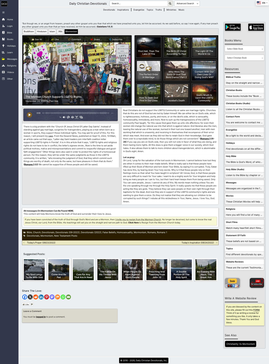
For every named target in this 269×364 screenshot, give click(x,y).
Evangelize (139, 9)
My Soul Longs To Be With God (34, 276)
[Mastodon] (52, 297)
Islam (52, 31)
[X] (30, 297)
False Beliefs (109, 232)
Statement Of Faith (236, 235)
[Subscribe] (257, 283)
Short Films (231, 222)
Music (181, 9)
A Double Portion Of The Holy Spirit (181, 274)
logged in (41, 316)
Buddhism (29, 31)
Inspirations (123, 9)
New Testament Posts (65, 235)
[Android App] (233, 27)
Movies (229, 195)
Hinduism (42, 31)
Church (37, 232)
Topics (150, 9)
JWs (60, 31)
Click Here (133, 222)
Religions (230, 209)
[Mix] (57, 297)
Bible (29, 232)
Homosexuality (125, 232)
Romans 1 (29, 164)
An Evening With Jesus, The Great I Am (206, 274)
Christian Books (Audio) (238, 103)
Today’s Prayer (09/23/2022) (41, 242)
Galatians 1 (102, 26)
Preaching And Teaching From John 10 (157, 274)
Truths (158, 9)
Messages (231, 182)
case (50, 136)
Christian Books (234, 90)
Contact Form (233, 116)
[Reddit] (35, 297)
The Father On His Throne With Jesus (108, 274)
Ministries (171, 9)
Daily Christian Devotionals (88, 3)
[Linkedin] (41, 297)
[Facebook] (24, 297)
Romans (151, 232)
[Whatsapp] (63, 297)
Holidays (230, 143)
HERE (70, 210)
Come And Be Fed (58, 276)
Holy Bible (231, 156)
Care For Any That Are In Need (83, 276)
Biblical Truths (233, 77)
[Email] (68, 297)
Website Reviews (235, 261)
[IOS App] (256, 27)
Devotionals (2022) (91, 232)
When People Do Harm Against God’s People (132, 274)
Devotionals (109, 9)
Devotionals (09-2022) (67, 232)
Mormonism (71, 31)
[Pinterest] (46, 297)
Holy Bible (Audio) (235, 169)
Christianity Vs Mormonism (240, 344)
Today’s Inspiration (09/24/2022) (198, 242)
